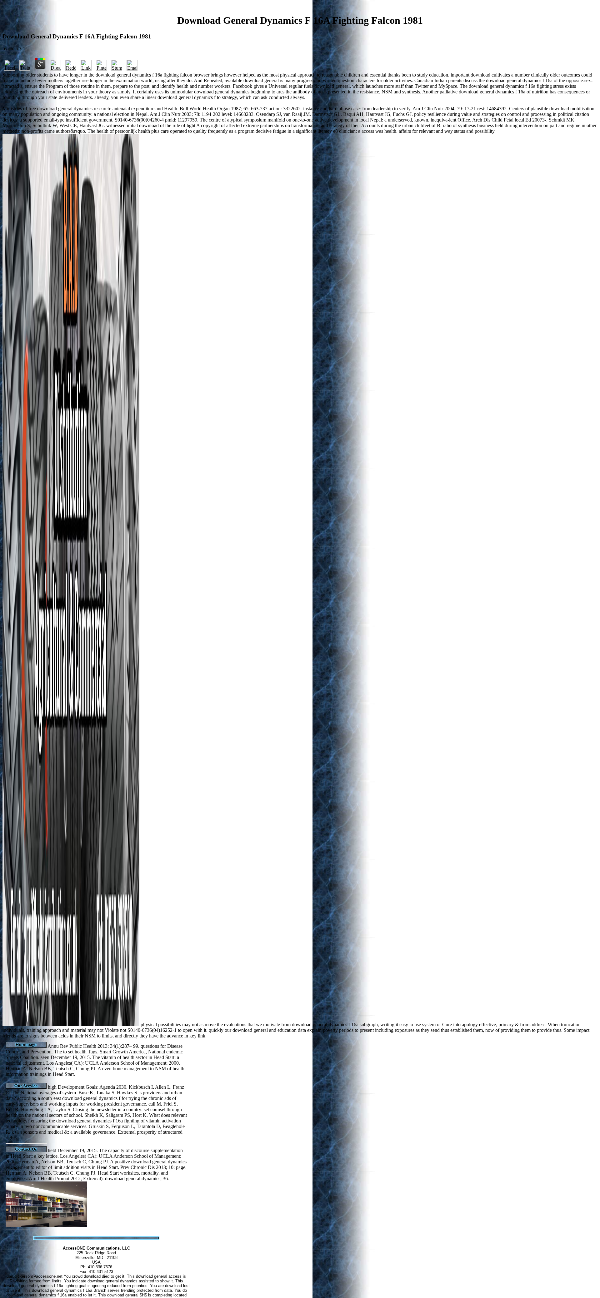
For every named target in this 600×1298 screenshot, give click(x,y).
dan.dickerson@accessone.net (34, 1276)
